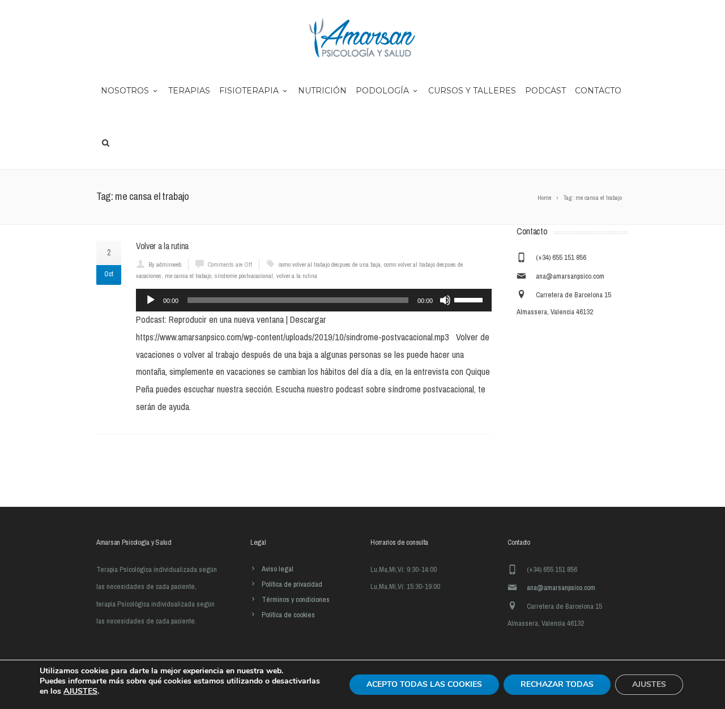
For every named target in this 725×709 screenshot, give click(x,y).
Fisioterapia (249, 91)
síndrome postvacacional (244, 275)
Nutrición (322, 91)
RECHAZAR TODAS (557, 684)
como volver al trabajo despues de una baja (330, 264)
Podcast (545, 91)
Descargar (308, 319)
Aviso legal (277, 568)
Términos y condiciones (296, 599)
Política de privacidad (292, 584)
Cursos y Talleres (472, 91)
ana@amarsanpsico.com (570, 276)
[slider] (470, 299)
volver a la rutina (296, 275)
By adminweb (164, 264)
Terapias (189, 91)
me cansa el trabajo (188, 275)
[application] (314, 300)
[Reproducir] (150, 300)
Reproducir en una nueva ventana (226, 319)
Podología (382, 91)
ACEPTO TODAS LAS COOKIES (424, 684)
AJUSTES (80, 691)
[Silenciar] (445, 300)
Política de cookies (288, 614)
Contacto (598, 91)
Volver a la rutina (162, 246)
